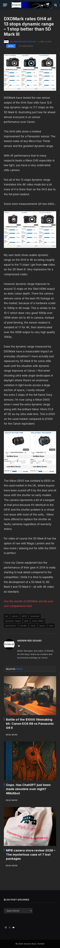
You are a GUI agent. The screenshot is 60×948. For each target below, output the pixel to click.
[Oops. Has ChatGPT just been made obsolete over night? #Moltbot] (30, 761)
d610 (24, 616)
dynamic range (13, 621)
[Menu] (5, 5)
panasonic (10, 625)
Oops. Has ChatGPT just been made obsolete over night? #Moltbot (28, 789)
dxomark (34, 616)
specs (42, 625)
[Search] (55, 5)
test (51, 625)
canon (15, 616)
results (23, 625)
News (11, 46)
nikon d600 (38, 621)
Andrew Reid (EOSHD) (24, 41)
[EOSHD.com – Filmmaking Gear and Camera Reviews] (31, 5)
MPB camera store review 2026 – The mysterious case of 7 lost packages (30, 854)
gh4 (26, 621)
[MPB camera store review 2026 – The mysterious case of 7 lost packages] (30, 826)
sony (33, 625)
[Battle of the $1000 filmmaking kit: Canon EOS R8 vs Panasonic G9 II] (30, 695)
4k (6, 616)
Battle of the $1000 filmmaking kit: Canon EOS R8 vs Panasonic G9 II (30, 724)
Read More (11, 735)
